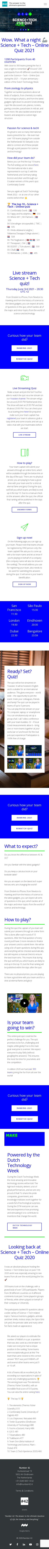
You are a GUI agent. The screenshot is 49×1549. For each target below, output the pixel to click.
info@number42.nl (24, 1484)
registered (11, 418)
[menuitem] (24, 1510)
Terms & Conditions (24, 1490)
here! (26, 411)
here (36, 165)
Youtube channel (17, 398)
